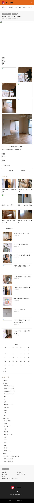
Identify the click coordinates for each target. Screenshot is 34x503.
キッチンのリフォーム (9, 391)
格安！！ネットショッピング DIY (11, 456)
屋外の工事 (6, 418)
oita (9, 165)
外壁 (5, 429)
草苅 (5, 442)
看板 (5, 437)
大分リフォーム (13, 500)
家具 (5, 396)
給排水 (5, 440)
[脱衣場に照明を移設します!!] (9, 171)
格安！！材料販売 (8, 461)
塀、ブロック (7, 426)
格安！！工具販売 (8, 458)
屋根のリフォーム (8, 434)
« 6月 (4, 371)
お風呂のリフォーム (9, 388)
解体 (5, 415)
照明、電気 (6, 407)
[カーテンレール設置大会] (24, 171)
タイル (5, 423)
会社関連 (5, 380)
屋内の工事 (15, 13)
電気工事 (6, 448)
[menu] (31, 2)
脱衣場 (5, 412)
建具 (5, 402)
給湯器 (5, 410)
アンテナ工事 (7, 421)
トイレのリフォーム (9, 394)
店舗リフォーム (7, 450)
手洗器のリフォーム (9, 404)
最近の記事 (9, 228)
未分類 (4, 453)
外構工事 (6, 431)
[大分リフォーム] (7, 2)
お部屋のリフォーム (7, 13)
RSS (17, 491)
